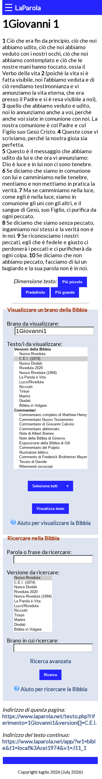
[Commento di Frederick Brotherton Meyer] (51, 457)
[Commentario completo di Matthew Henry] (51, 415)
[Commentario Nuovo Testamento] (51, 419)
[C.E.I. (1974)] (51, 358)
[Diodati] (51, 401)
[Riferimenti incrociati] (51, 466)
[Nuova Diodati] (51, 363)
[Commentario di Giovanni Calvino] (51, 424)
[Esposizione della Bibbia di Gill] (51, 443)
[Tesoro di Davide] (51, 462)
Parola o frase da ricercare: (39, 552)
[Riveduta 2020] (51, 368)
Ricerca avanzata (50, 661)
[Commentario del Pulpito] (51, 447)
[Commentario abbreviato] (51, 429)
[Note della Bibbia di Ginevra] (51, 438)
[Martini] (51, 396)
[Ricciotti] (51, 387)
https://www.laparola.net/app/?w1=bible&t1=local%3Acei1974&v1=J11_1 (48, 744)
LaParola (28, 7)
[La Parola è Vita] (51, 377)
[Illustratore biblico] (51, 452)
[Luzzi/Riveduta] (51, 382)
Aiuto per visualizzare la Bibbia (53, 523)
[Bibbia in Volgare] (51, 405)
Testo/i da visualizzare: (34, 344)
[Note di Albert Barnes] (51, 433)
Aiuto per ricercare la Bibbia (53, 689)
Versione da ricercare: (33, 572)
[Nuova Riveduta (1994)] (51, 373)
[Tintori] (51, 391)
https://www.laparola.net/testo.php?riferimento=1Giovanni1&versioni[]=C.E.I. (49, 719)
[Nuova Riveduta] (51, 354)
